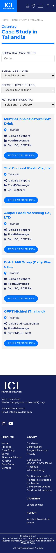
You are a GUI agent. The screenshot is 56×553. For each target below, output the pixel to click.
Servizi (5, 454)
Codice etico (34, 460)
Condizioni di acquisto (39, 490)
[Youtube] (10, 423)
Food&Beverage (18, 140)
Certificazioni (34, 447)
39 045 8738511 (16, 408)
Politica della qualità (38, 476)
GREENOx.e (15, 333)
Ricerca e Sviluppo (12, 457)
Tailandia (13, 130)
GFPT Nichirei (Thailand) (24, 311)
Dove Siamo (8, 464)
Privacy (31, 454)
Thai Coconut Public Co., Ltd (27, 168)
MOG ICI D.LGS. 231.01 (39, 463)
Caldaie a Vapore (19, 136)
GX (10, 145)
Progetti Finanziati (37, 450)
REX (28, 333)
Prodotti (6, 447)
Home (5, 20)
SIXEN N (26, 145)
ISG (16, 145)
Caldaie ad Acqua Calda (24, 323)
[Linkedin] (3, 423)
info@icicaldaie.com (20, 412)
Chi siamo (32, 443)
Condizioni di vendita (39, 486)
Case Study (19, 20)
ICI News (6, 461)
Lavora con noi (35, 505)
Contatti (6, 468)
